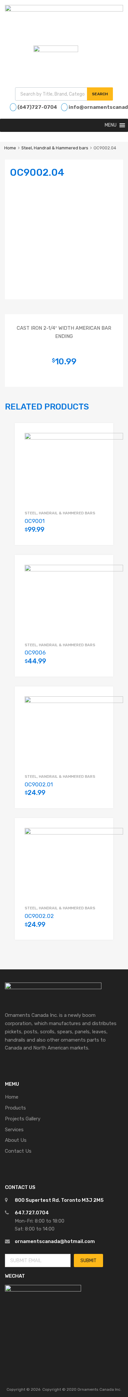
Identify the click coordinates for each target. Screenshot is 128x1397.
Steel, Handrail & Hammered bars (54, 147)
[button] (111, 125)
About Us (16, 1140)
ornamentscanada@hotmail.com (55, 1241)
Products (15, 1108)
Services (14, 1130)
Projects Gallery (22, 1119)
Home (10, 147)
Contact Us (18, 1151)
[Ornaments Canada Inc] (64, 10)
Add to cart (100, 533)
